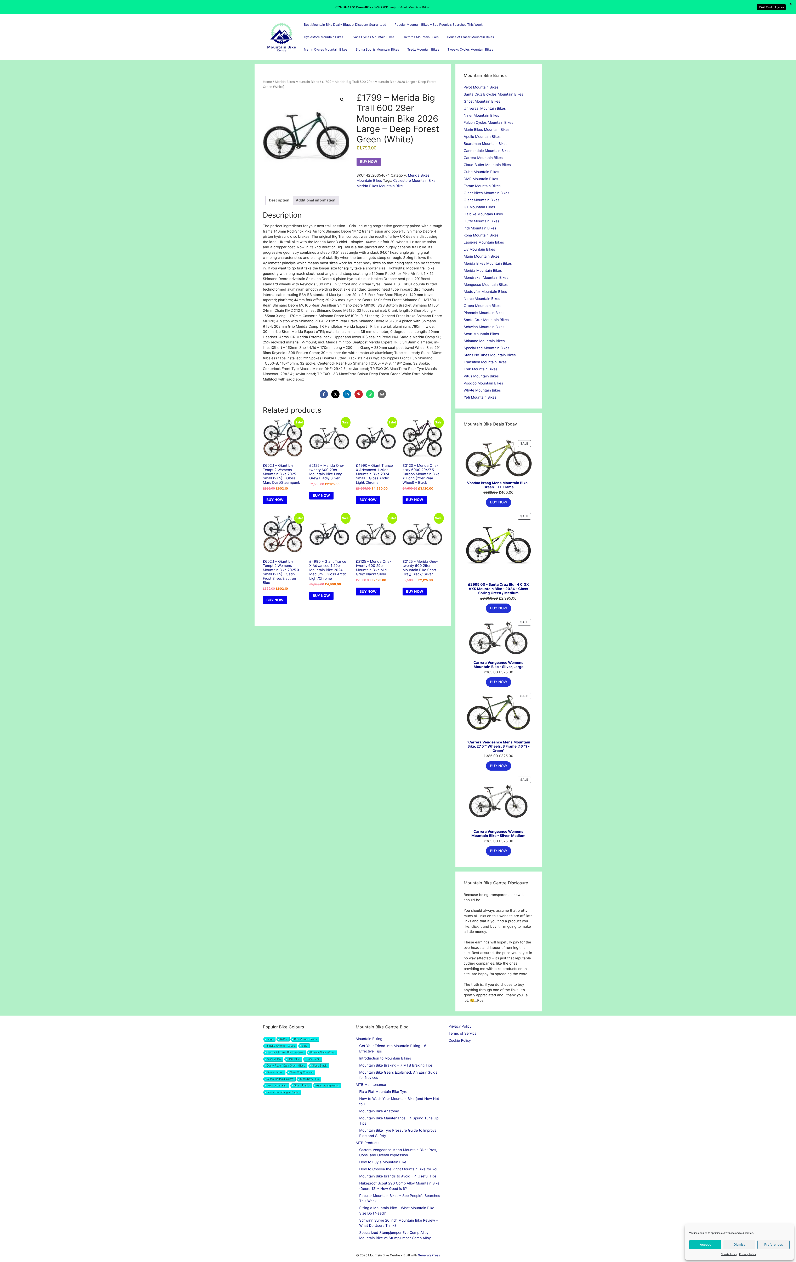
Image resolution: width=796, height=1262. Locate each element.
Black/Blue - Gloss (305, 1039)
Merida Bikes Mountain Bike (380, 186)
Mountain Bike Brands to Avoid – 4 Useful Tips (398, 1176)
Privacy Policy (747, 1254)
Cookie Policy (729, 1254)
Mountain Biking (369, 1039)
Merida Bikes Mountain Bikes (297, 82)
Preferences (773, 1244)
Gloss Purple (301, 1085)
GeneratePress (429, 1255)
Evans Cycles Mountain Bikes (373, 37)
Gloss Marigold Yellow (280, 1078)
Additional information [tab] (315, 200)
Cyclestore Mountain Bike (414, 180)
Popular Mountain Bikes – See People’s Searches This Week (438, 25)
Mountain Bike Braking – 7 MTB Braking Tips (396, 1065)
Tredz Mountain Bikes (423, 49)
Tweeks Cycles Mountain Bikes (470, 49)
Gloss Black (319, 1065)
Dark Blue (294, 1059)
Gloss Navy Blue (309, 1079)
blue (304, 1045)
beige (270, 1039)
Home (267, 82)
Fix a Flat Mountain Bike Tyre (383, 1092)
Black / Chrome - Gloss (281, 1045)
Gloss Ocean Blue (277, 1085)
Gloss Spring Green (327, 1085)
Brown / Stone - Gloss (322, 1052)
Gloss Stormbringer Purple (282, 1092)
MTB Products (367, 1143)
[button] (342, 99)
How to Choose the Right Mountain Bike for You (398, 1169)
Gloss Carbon (275, 1072)
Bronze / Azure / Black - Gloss (285, 1052)
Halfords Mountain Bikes (421, 37)
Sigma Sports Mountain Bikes (377, 49)
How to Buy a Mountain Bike (382, 1162)
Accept (705, 1244)
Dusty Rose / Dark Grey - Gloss (286, 1065)
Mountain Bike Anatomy (379, 1111)
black (283, 1039)
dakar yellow (274, 1059)
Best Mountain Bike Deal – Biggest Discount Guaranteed (345, 25)
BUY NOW (368, 162)
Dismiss (739, 1244)
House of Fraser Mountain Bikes (470, 37)
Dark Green (313, 1059)
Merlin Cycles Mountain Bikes (325, 49)
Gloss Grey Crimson (301, 1072)
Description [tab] (279, 200)
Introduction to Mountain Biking (385, 1058)
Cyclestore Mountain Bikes (323, 37)
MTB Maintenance (371, 1085)
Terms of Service (463, 1033)
